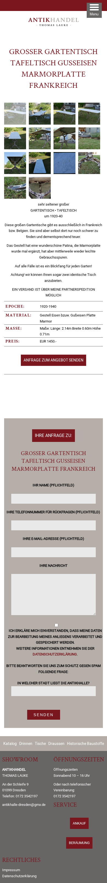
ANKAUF (79, 823)
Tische (40, 743)
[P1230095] (15, 138)
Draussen (56, 743)
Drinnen (25, 743)
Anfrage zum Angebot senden (53, 360)
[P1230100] (40, 163)
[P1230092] (40, 114)
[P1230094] (89, 114)
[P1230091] (15, 114)
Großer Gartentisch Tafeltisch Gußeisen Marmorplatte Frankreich (53, 69)
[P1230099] (15, 163)
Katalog (10, 743)
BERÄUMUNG (79, 842)
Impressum (11, 870)
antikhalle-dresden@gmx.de (24, 804)
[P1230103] (15, 188)
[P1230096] (40, 138)
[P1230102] (89, 163)
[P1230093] (64, 114)
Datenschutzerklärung (55, 654)
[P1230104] (40, 188)
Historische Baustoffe (85, 743)
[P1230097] (64, 138)
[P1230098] (89, 138)
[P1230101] (64, 163)
